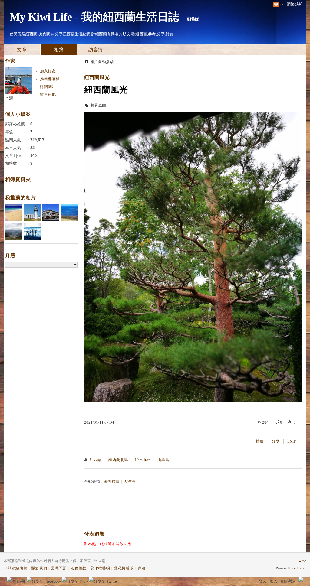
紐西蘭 (95, 459)
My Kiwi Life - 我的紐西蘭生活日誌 (94, 17)
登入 (263, 581)
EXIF (291, 441)
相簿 (59, 49)
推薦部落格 (50, 79)
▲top (302, 561)
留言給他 (48, 94)
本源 (9, 98)
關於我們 (39, 568)
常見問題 (59, 568)
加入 (274, 581)
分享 (275, 441)
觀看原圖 (98, 105)
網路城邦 (289, 581)
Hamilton (142, 459)
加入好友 (48, 71)
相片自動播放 (102, 62)
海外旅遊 (112, 481)
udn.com (300, 568)
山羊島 (163, 459)
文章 (22, 49)
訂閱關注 (48, 86)
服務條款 (78, 568)
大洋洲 (129, 481)
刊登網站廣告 (15, 568)
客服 (141, 568)
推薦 (260, 441)
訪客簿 (95, 49)
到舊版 (193, 19)
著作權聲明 (100, 568)
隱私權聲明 (124, 568)
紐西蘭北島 (118, 459)
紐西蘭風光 (97, 77)
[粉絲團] (9, 579)
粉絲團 (19, 581)
